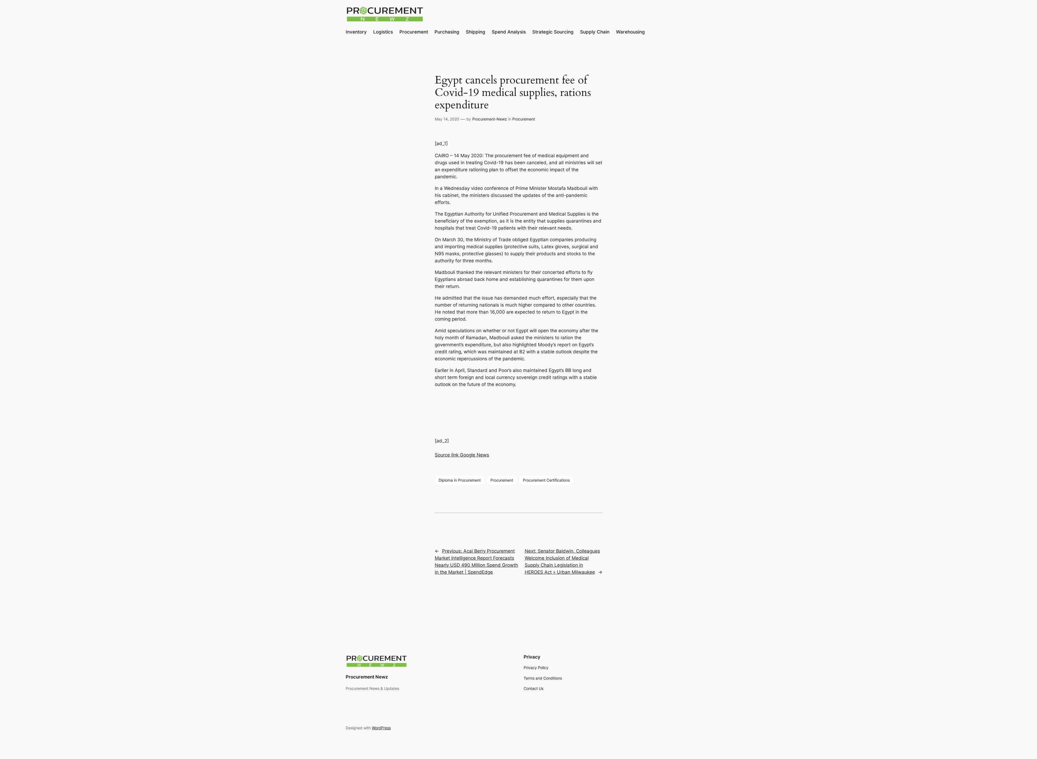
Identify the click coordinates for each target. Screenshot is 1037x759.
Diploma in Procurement (460, 480)
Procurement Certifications (546, 480)
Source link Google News (462, 455)
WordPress (381, 728)
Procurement (523, 119)
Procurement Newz (367, 677)
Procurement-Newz (489, 119)
